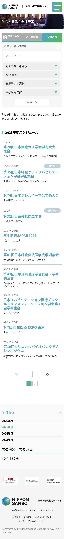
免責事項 (16, 517)
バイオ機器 (32, 37)
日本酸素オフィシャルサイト (24, 510)
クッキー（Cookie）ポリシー (32, 521)
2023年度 (7, 440)
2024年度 (7, 433)
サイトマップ (47, 510)
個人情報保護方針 (43, 517)
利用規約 (28, 517)
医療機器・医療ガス (11, 37)
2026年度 (7, 421)
